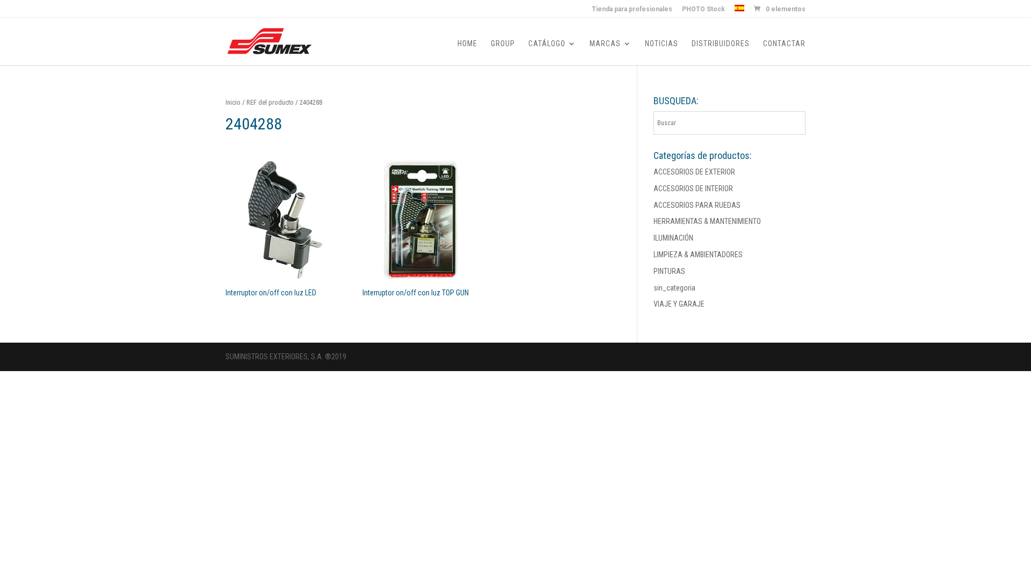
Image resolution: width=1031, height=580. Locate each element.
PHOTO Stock (703, 9)
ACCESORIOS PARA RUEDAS (697, 205)
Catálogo (546, 44)
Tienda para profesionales (632, 9)
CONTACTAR (784, 44)
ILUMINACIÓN (673, 238)
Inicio (233, 102)
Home (467, 44)
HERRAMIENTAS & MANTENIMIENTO (707, 221)
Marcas (605, 44)
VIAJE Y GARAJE (679, 304)
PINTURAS (669, 271)
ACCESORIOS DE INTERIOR (693, 188)
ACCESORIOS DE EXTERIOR (694, 172)
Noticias (661, 44)
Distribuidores (721, 44)
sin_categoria (674, 288)
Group (503, 44)
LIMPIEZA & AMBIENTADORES (698, 254)
